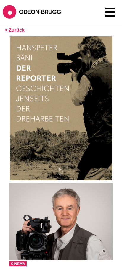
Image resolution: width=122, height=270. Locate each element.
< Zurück (15, 29)
